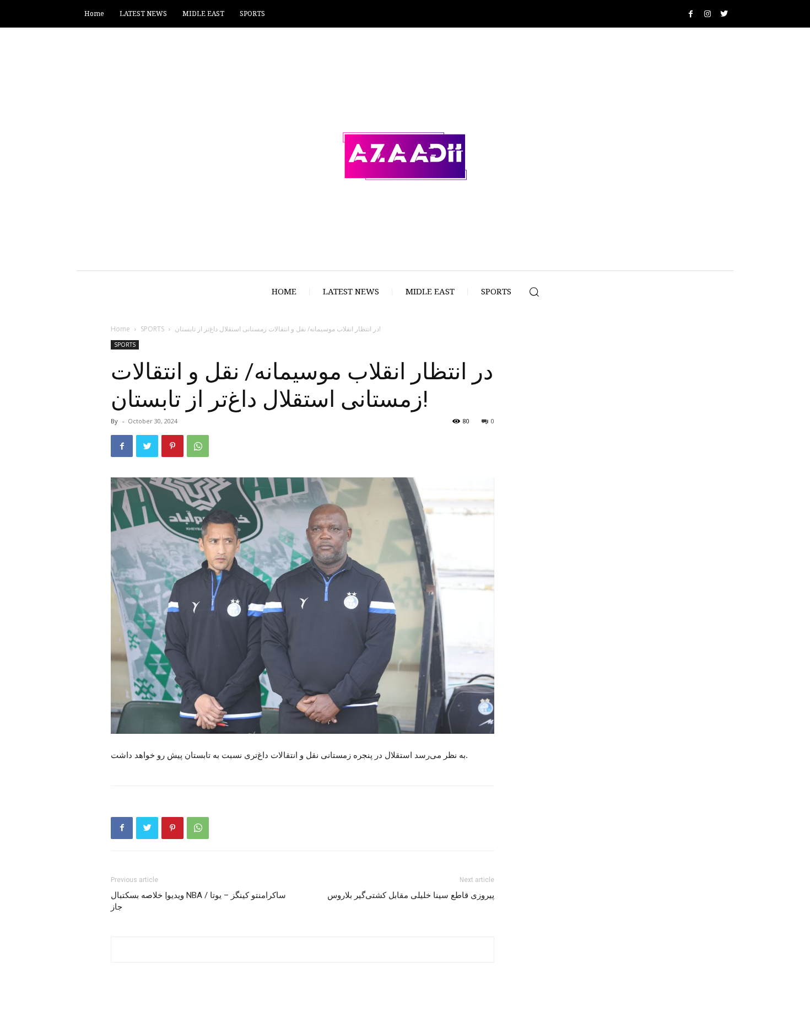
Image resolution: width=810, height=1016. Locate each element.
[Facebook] (690, 14)
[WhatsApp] (198, 446)
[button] (534, 291)
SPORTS (152, 329)
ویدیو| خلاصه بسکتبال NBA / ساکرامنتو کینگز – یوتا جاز (198, 901)
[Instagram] (707, 14)
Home (120, 329)
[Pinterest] (172, 446)
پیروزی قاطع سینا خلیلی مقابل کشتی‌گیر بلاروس (410, 895)
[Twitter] (723, 14)
